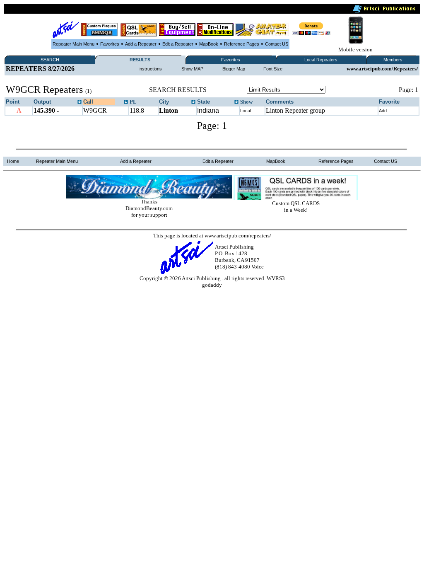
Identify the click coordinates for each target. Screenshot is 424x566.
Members (392, 59)
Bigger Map (233, 68)
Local (245, 110)
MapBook (208, 43)
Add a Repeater (141, 43)
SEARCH (50, 59)
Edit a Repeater (177, 43)
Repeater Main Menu (73, 43)
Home (13, 161)
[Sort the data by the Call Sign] (126, 102)
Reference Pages (241, 43)
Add (383, 110)
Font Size (272, 68)
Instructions (150, 68)
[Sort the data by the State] (236, 102)
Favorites (109, 43)
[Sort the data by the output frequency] (79, 102)
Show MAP (192, 68)
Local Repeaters (320, 59)
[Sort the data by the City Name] (193, 102)
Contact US (276, 43)
